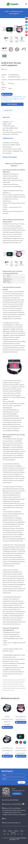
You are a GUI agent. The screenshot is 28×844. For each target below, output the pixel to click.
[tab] (8, 110)
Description (7, 110)
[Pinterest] (11, 834)
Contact (13, 832)
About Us (16, 831)
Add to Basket (12, 104)
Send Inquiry (17, 793)
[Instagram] (18, 834)
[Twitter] (8, 834)
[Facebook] (4, 834)
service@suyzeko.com (18, 790)
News (22, 831)
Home (7, 11)
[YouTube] (22, 834)
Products (10, 831)
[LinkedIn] (15, 834)
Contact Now (7, 94)
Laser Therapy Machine (15, 97)
